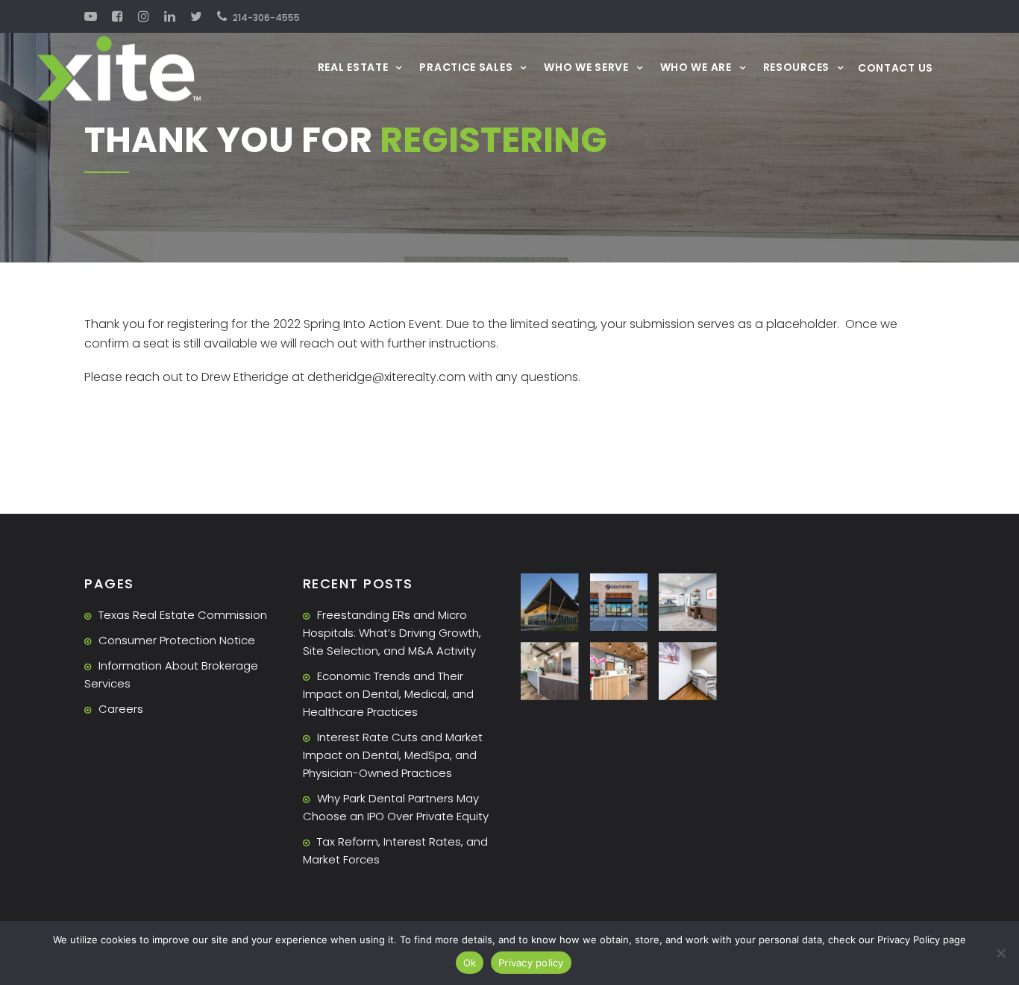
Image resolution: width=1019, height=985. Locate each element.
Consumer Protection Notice (176, 640)
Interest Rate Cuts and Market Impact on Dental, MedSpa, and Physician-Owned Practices (393, 755)
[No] (1000, 952)
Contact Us (895, 68)
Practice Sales (465, 66)
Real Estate (353, 66)
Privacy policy (531, 963)
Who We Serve (586, 66)
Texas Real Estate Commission (182, 615)
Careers (120, 709)
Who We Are (696, 66)
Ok (470, 963)
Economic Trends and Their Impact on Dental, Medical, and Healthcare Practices (388, 694)
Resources (796, 66)
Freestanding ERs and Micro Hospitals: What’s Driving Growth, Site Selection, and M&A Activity (392, 632)
